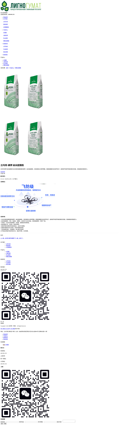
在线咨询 (3, 171)
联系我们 (5, 54)
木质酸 (5, 32)
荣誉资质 (5, 24)
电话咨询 (5, 339)
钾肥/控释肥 (6, 40)
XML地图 (12, 328)
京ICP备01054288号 (5, 328)
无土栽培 (5, 38)
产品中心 (5, 29)
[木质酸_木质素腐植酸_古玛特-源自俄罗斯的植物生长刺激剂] (21, 11)
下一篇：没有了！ (19, 238)
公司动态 (5, 46)
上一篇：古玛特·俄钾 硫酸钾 (7, 238)
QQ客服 (7, 344)
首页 (7, 67)
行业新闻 (5, 49)
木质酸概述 (6, 27)
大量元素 (5, 35)
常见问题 (5, 51)
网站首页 (5, 17)
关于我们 (5, 18)
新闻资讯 (5, 43)
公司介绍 (5, 21)
